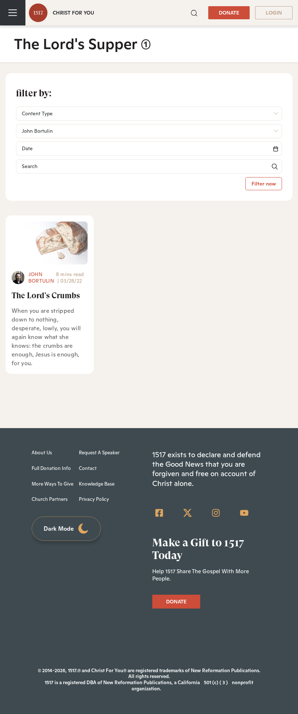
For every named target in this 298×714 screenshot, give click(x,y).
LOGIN (274, 12)
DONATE (229, 12)
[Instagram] (216, 513)
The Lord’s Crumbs (46, 295)
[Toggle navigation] (12, 12)
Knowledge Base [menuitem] (96, 484)
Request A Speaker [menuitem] (99, 453)
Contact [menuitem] (88, 468)
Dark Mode (59, 528)
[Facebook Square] (159, 513)
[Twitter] (187, 513)
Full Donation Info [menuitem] (51, 468)
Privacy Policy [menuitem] (94, 499)
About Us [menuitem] (42, 453)
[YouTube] (244, 513)
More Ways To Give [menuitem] (52, 484)
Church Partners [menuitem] (50, 499)
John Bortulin (41, 277)
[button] (194, 12)
